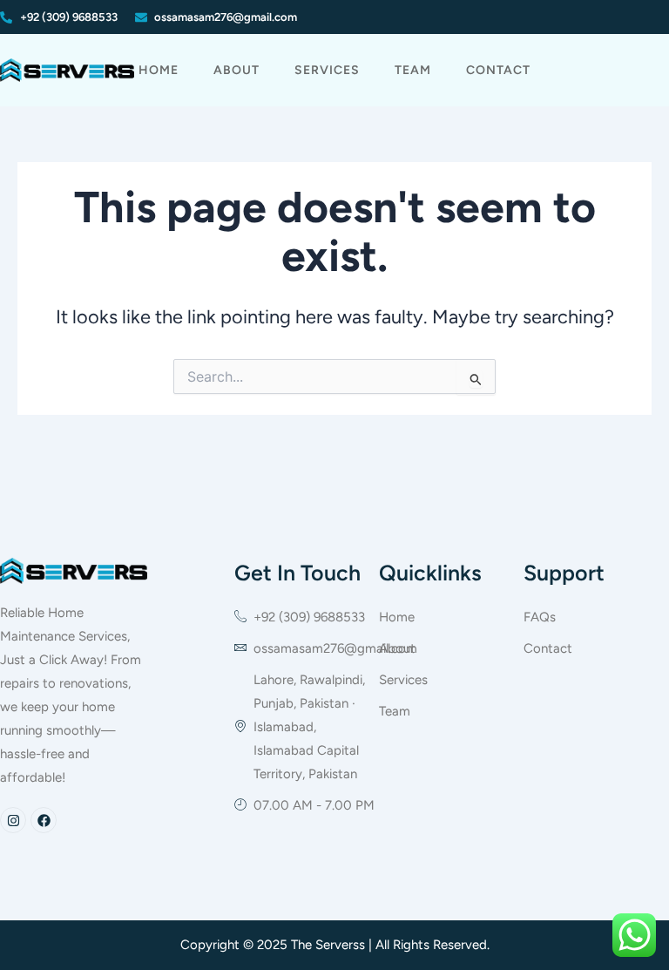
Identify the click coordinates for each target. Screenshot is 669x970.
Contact (498, 70)
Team (413, 70)
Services (327, 70)
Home (159, 70)
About (236, 70)
